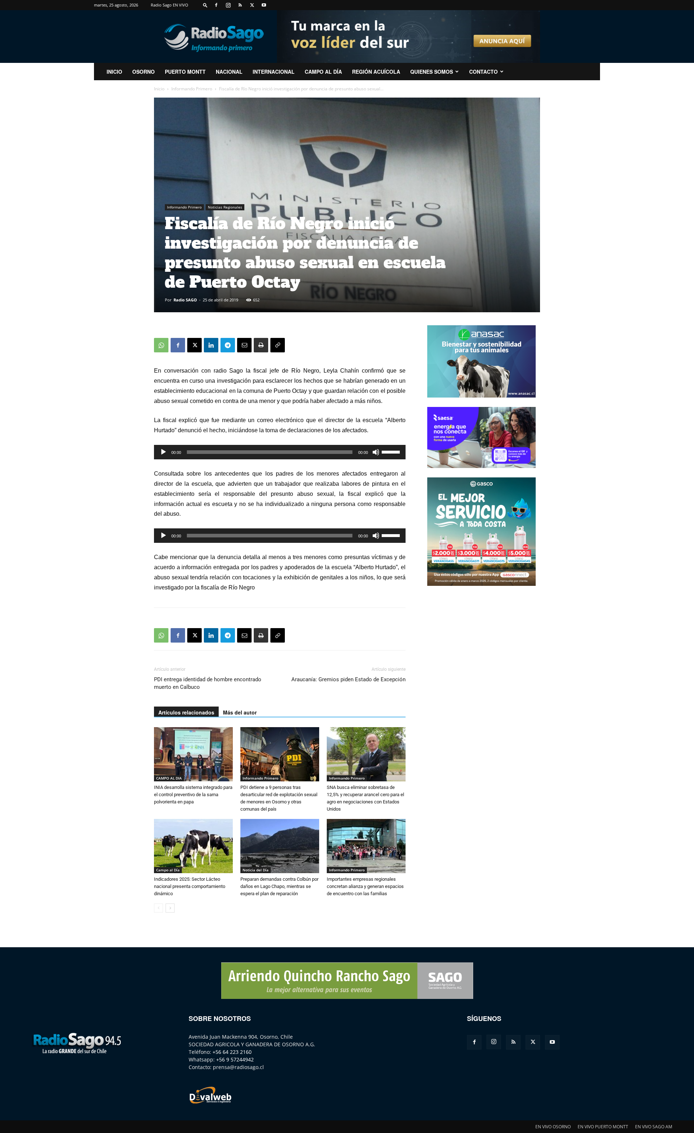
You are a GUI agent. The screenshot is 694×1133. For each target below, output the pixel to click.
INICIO (114, 71)
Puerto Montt (185, 71)
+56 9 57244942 (235, 1059)
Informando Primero (191, 89)
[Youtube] (263, 5)
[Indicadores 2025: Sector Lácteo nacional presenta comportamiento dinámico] (193, 846)
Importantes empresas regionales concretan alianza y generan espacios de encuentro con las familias (365, 886)
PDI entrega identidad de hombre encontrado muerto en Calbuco (207, 683)
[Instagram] (228, 5)
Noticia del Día (256, 869)
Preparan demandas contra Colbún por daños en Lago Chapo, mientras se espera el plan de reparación (279, 886)
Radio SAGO (185, 299)
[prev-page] (158, 908)
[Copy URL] (277, 345)
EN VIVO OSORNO (553, 1127)
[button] (205, 5)
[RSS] (240, 5)
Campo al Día (323, 71)
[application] (280, 452)
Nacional (229, 71)
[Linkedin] (211, 345)
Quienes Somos (431, 71)
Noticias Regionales (225, 207)
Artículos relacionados (186, 712)
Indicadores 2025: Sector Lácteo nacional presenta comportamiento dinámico (189, 886)
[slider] (392, 451)
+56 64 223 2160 (232, 1051)
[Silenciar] (376, 452)
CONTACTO (483, 71)
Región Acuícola (376, 71)
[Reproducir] (163, 452)
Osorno (143, 71)
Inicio (159, 89)
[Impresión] (261, 345)
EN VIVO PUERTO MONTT (603, 1127)
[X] (252, 5)
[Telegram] (227, 345)
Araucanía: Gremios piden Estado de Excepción (348, 679)
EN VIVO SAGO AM (653, 1127)
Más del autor (240, 712)
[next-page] (170, 908)
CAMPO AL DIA (169, 778)
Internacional (274, 71)
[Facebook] (216, 5)
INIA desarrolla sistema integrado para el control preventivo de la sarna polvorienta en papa (193, 794)
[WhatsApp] (161, 345)
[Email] (244, 345)
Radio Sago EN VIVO (169, 5)
